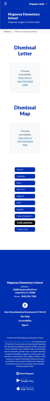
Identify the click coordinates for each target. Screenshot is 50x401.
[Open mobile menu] (5, 4)
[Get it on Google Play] (25, 380)
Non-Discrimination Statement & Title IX (25, 312)
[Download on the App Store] (25, 388)
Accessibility (25, 320)
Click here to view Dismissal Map (25, 141)
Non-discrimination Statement (18, 342)
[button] (38, 4)
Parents (7, 31)
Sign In (25, 325)
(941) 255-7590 (28, 296)
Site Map (25, 316)
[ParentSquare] (25, 374)
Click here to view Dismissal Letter (25, 81)
